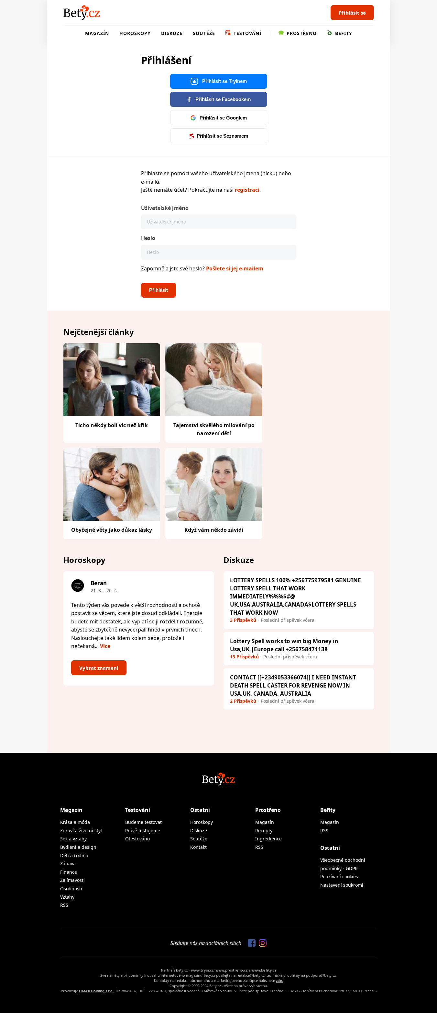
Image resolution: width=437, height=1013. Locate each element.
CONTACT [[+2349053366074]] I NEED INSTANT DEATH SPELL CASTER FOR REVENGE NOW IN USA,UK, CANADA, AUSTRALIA (293, 685)
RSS (64, 905)
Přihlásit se (352, 12)
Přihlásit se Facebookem (222, 99)
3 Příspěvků (243, 620)
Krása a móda (75, 822)
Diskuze (171, 33)
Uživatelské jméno (165, 207)
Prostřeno (301, 33)
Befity (342, 33)
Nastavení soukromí (341, 885)
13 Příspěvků (244, 657)
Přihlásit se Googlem (222, 117)
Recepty (263, 830)
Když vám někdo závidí (213, 529)
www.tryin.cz (202, 970)
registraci (247, 189)
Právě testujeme (142, 830)
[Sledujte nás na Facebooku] (250, 943)
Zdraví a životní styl (81, 830)
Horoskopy (135, 33)
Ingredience (268, 839)
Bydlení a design (78, 847)
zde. (279, 980)
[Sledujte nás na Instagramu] (261, 943)
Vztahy (67, 897)
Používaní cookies (339, 876)
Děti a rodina (74, 855)
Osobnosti (71, 888)
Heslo (148, 238)
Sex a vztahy (73, 839)
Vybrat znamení (98, 668)
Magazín (97, 33)
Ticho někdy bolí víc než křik (111, 425)
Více (105, 646)
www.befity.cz (263, 970)
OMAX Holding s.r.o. (96, 990)
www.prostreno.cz (231, 970)
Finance (68, 872)
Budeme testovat (143, 822)
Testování (246, 33)
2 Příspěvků (243, 701)
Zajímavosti (72, 880)
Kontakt (198, 847)
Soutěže (204, 33)
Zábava (68, 863)
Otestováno (137, 839)
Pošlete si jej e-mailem (234, 268)
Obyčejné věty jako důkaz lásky (111, 529)
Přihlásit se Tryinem (224, 81)
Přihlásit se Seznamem (222, 136)
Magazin (329, 822)
